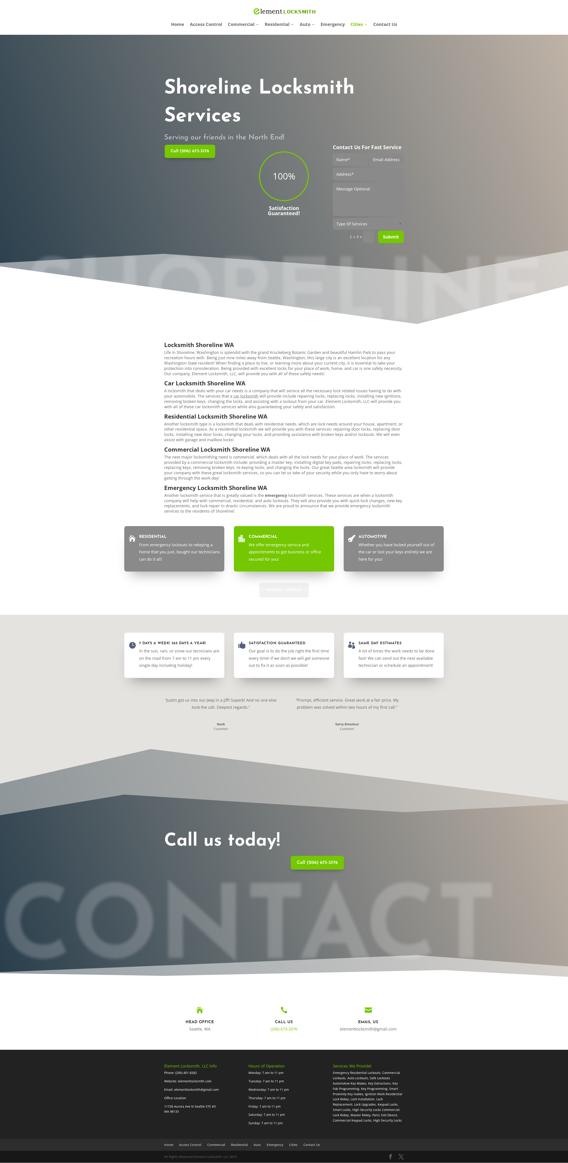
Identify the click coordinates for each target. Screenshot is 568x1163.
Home (177, 25)
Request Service (284, 590)
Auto (305, 25)
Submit (391, 237)
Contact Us (385, 25)
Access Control (206, 25)
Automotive (373, 537)
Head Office (199, 1022)
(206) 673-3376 (283, 1029)
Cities (357, 25)
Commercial (241, 25)
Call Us (284, 1022)
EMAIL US (368, 1022)
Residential (277, 25)
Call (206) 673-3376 (190, 151)
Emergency (333, 25)
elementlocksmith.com (194, 1081)
